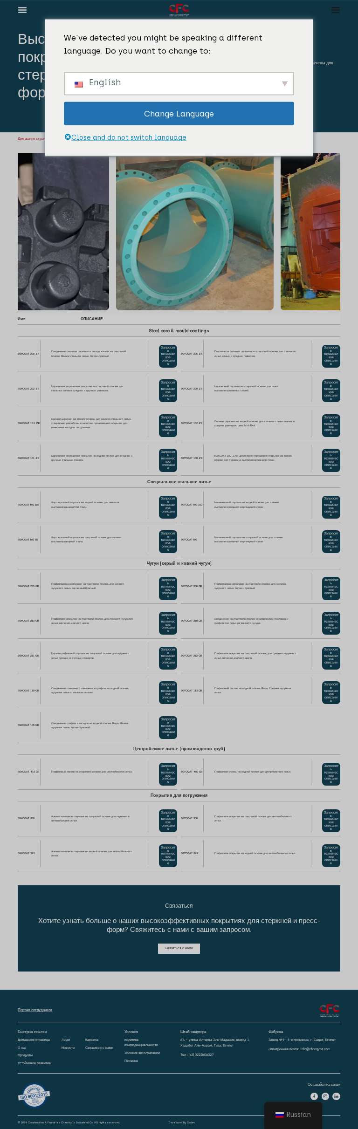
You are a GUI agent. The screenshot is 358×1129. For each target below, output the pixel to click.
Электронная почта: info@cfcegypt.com (299, 1049)
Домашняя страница (34, 139)
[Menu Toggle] (22, 9)
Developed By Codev (182, 1122)
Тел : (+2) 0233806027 (197, 1055)
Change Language (179, 113)
